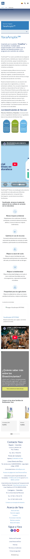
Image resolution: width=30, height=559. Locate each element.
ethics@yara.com (20, 469)
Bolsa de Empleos (15, 522)
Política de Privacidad (15, 538)
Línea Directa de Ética (15, 541)
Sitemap (15, 544)
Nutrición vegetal (15, 513)
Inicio (2, 7)
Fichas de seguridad (15, 551)
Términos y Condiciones (15, 548)
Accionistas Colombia (15, 518)
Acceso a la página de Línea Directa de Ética (15, 472)
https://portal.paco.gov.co (20, 485)
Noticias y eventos (15, 520)
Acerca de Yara (15, 510)
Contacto (15, 515)
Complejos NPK (6, 422)
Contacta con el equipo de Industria (15, 502)
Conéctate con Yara (17, 458)
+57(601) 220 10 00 (14, 478)
